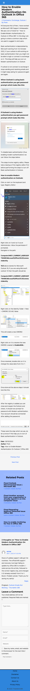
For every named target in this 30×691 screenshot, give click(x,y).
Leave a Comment (9, 515)
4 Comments (7, 502)
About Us (15, 681)
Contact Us (15, 678)
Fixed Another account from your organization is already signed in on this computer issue (15, 498)
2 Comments (6, 20)
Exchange (15, 20)
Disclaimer (15, 674)
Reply (26, 581)
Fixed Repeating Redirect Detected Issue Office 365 (14, 511)
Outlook (23, 20)
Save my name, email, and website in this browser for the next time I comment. (15, 651)
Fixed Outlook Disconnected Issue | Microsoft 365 (13, 484)
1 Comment (7, 488)
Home (15, 671)
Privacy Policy (15, 684)
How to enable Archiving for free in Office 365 (15, 523)
